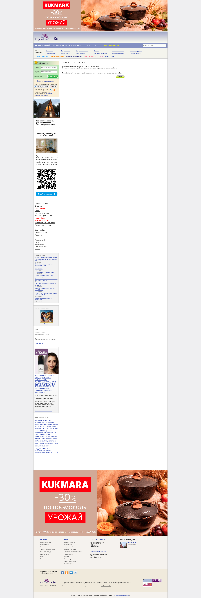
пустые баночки (52, 440)
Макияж (96, 51)
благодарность (38, 420)
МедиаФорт (52, 586)
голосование (38, 422)
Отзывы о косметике (57, 56)
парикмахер (40, 436)
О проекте (65, 582)
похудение (54, 438)
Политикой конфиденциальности (43, 94)
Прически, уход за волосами (73, 552)
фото (56, 452)
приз (41, 440)
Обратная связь (76, 582)
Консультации (39, 244)
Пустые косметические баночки (43, 441)
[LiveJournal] (75, 572)
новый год (50, 432)
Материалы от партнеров (45, 223)
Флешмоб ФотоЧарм (40, 452)
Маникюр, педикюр (100, 53)
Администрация (41, 233)
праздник (37, 440)
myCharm (43, 539)
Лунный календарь (41, 246)
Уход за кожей (65, 51)
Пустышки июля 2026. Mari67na (44, 272)
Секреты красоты (118, 53)
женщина (37, 424)
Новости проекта (90, 56)
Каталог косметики (42, 213)
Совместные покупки (110, 45)
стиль (36, 445)
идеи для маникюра (53, 424)
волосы (47, 420)
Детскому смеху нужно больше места (46, 135)
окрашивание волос (42, 434)
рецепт (36, 443)
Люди (96, 45)
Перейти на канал (45, 194)
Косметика (49, 51)
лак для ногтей (54, 428)
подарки (37, 438)
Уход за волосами (82, 51)
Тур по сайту (40, 230)
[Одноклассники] (66, 572)
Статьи (100, 56)
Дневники (39, 206)
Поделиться (39, 343)
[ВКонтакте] (62, 572)
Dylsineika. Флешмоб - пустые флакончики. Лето (44, 264)
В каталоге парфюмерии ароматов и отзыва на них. (98, 555)
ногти (55, 432)
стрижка (41, 445)
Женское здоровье (136, 51)
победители (54, 436)
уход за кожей (38, 450)
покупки (48, 438)
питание (48, 436)
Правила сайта (101, 582)
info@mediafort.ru (106, 586)
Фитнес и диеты (135, 53)
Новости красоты (118, 51)
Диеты (37, 242)
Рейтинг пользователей (47, 549)
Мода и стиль (80, 53)
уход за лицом (47, 450)
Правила (38, 235)
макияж (37, 430)
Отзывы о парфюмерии (74, 56)
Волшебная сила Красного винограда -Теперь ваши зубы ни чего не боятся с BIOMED (46, 259)
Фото (89, 45)
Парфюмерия (50, 53)
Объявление (39, 269)
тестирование (47, 445)
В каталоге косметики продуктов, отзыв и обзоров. (97, 544)
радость (55, 441)
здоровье (43, 424)
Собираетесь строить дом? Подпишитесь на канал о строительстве (45, 123)
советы (56, 443)
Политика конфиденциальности (119, 582)
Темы (66, 539)
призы (45, 440)
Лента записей (44, 45)
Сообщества (40, 208)
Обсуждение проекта (43, 225)
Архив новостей (40, 240)
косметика (38, 428)
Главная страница (42, 203)
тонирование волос (40, 446)
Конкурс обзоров (41, 220)
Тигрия (46, 324)
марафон (50, 430)
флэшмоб (50, 452)
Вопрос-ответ (109, 56)
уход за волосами (42, 448)
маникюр (43, 431)
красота (46, 428)
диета (43, 422)
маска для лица (39, 432)
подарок (43, 438)
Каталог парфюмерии (43, 215)
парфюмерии (78, 45)
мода (45, 432)
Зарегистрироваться (45, 81)
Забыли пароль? (39, 76)
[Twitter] (71, 572)
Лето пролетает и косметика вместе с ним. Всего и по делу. (46, 279)
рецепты (41, 443)
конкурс (42, 426)
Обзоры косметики (41, 56)
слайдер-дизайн (49, 443)
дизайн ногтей (50, 422)
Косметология (65, 53)
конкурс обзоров (51, 426)
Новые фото (40, 218)
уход (47, 446)
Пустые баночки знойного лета (44, 275)
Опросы (37, 249)
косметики (66, 45)
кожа (36, 426)
